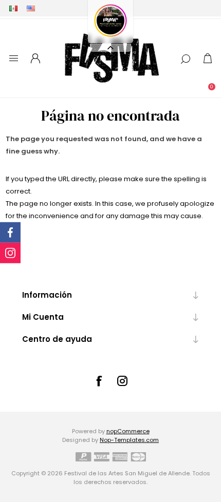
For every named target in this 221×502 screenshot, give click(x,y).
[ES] (13, 8)
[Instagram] (122, 381)
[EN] (31, 8)
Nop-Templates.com (129, 440)
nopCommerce (128, 431)
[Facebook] (98, 381)
